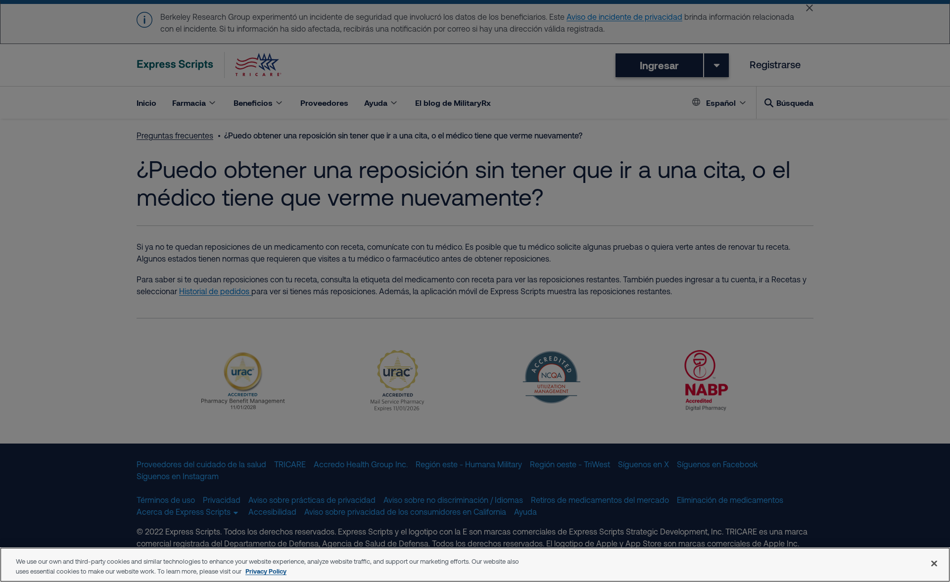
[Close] (934, 563)
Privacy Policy (265, 571)
